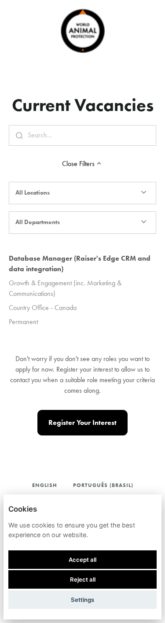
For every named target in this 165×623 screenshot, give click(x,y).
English (44, 485)
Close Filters (78, 163)
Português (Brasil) (103, 485)
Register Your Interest (82, 422)
